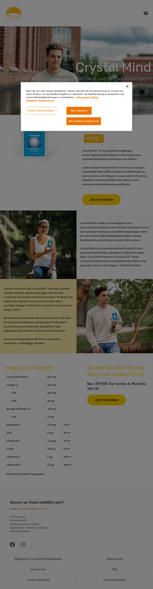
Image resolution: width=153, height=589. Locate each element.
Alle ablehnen (79, 110)
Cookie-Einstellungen (41, 110)
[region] (76, 106)
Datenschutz (46, 100)
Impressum (82, 97)
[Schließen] (127, 86)
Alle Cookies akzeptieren (83, 121)
